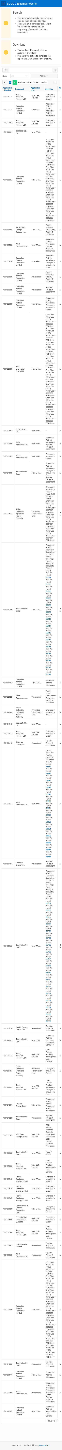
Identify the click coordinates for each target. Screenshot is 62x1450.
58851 (48, 808)
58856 (48, 842)
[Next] (57, 1421)
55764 (48, 938)
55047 (48, 667)
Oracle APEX (44, 1445)
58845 (48, 766)
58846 (48, 773)
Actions (43, 75)
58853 (48, 822)
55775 (48, 1014)
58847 (48, 780)
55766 (48, 951)
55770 (48, 979)
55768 (48, 965)
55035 (48, 584)
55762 (48, 924)
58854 (48, 828)
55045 (48, 653)
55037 (48, 598)
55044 (48, 646)
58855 (48, 835)
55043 (48, 639)
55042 (48, 632)
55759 (48, 903)
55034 (48, 577)
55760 (48, 910)
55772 (48, 993)
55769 (48, 972)
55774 (48, 1007)
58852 (48, 815)
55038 (48, 605)
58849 (48, 794)
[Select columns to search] (5, 70)
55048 (48, 674)
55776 (48, 1021)
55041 (48, 626)
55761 (48, 917)
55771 (48, 986)
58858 (48, 856)
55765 (48, 945)
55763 (48, 931)
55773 (48, 1000)
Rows (4, 76)
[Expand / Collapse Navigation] (3, 3)
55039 (48, 612)
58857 (48, 849)
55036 (48, 591)
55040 (48, 619)
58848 (48, 787)
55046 (48, 660)
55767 (48, 958)
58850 (48, 801)
